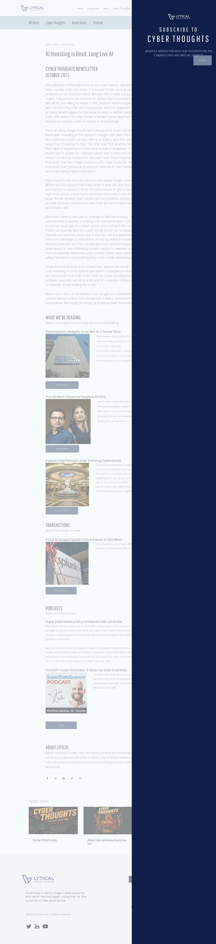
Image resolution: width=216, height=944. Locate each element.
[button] (208, 6)
